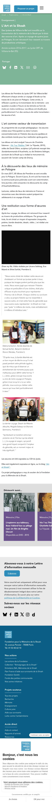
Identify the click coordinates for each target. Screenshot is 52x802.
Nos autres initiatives (13, 681)
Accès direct (11, 724)
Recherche (9, 699)
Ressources (9, 737)
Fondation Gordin (12, 674)
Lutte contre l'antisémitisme (16, 716)
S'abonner (12, 573)
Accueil (4, 15)
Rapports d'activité (13, 733)
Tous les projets (11, 695)
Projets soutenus (13, 690)
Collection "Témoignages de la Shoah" (21, 664)
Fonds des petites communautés (18, 678)
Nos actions (11, 655)
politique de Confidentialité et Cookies (22, 597)
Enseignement (11, 705)
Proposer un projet (26, 8)
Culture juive (10, 709)
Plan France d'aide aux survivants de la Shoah (24, 671)
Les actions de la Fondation (16, 661)
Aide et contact (11, 730)
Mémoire (8, 702)
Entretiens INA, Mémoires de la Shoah (21, 668)
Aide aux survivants (13, 712)
